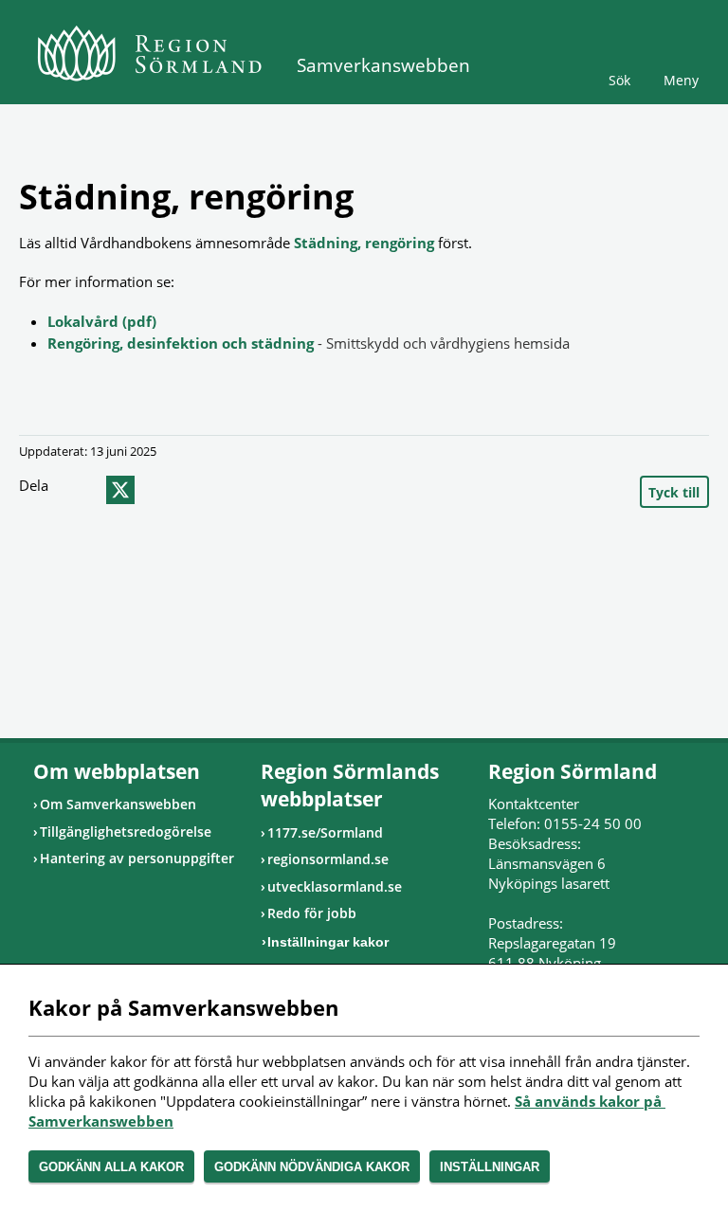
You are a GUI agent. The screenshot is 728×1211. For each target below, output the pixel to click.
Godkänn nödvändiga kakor (312, 1167)
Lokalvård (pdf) (101, 321)
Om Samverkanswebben (118, 804)
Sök (619, 80)
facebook (82, 490)
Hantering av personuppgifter (137, 858)
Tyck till (674, 492)
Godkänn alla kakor (111, 1167)
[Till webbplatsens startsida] (149, 53)
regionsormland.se (328, 859)
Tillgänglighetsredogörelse (125, 831)
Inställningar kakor (328, 941)
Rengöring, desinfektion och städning (180, 343)
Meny (681, 80)
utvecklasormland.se (334, 886)
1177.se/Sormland (325, 832)
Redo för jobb (311, 913)
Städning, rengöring (364, 242)
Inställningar (489, 1167)
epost (154, 490)
